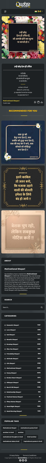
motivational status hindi (11, 441)
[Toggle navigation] (5, 11)
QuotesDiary (22, 458)
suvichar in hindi (8, 432)
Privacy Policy (14, 455)
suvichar (21, 432)
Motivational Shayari (11, 100)
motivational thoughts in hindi (13, 437)
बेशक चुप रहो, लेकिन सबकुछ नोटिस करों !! (23, 232)
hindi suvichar (31, 437)
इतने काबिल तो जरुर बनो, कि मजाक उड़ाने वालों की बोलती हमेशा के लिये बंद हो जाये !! (23, 187)
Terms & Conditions (29, 455)
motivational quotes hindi (29, 428)
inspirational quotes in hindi (33, 441)
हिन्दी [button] (39, 11)
